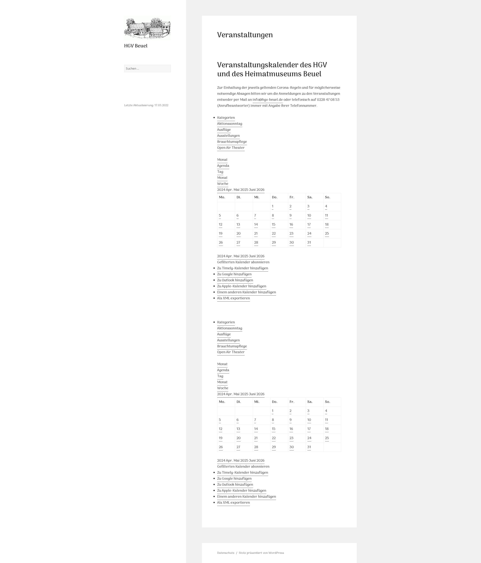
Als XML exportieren (233, 298)
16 (291, 225)
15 (273, 225)
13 (238, 225)
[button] (243, 262)
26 (221, 243)
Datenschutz (225, 553)
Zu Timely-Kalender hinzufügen (242, 268)
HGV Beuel (135, 46)
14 (256, 225)
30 (292, 243)
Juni (252, 190)
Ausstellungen (228, 136)
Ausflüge (224, 130)
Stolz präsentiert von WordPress (261, 553)
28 (256, 243)
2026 (260, 190)
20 (239, 234)
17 (309, 225)
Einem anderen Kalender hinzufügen (246, 292)
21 (256, 234)
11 (326, 216)
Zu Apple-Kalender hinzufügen (241, 286)
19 (220, 234)
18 (327, 225)
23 (291, 234)
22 (274, 234)
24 (309, 234)
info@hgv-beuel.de (268, 100)
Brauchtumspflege (232, 142)
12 (220, 225)
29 (274, 243)
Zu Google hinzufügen (234, 274)
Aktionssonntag (229, 124)
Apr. (230, 190)
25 (327, 234)
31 (309, 243)
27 (238, 243)
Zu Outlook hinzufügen (235, 280)
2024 (221, 190)
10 (309, 216)
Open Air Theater (231, 148)
